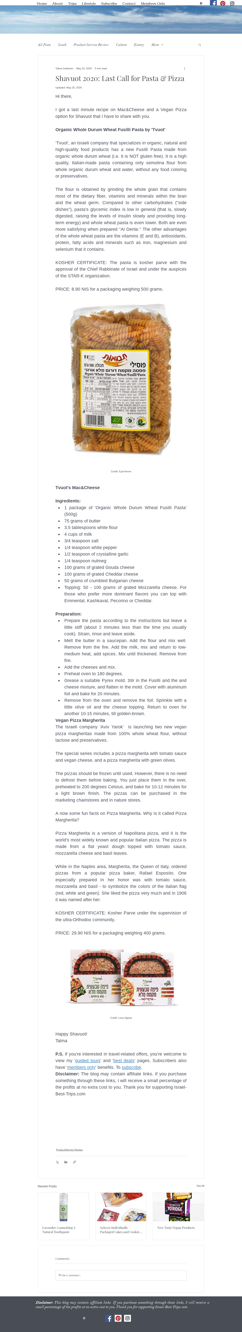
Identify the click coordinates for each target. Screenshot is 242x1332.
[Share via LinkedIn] (65, 1162)
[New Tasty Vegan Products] (178, 1207)
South (62, 45)
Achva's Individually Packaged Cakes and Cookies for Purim (120, 1229)
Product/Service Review (91, 45)
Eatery (139, 45)
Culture (121, 45)
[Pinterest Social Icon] (222, 3)
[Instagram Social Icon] (232, 3)
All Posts (44, 45)
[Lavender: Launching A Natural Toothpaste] (63, 1207)
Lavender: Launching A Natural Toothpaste (58, 1229)
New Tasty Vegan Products (176, 1227)
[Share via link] (74, 1162)
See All (200, 1185)
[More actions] (184, 68)
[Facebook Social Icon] (213, 3)
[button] (89, 3)
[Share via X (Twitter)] (57, 1162)
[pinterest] (201, 3)
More (155, 45)
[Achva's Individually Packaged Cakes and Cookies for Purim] (121, 1207)
